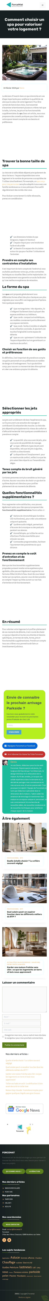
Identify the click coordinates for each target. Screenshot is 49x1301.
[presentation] (24, 837)
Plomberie (21, 1276)
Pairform (9, 1199)
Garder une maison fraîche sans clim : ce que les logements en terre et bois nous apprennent (24, 969)
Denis (13, 762)
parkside (34, 1272)
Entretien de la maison (16, 964)
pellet (5, 1275)
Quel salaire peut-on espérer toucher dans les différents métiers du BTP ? (24, 914)
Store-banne (37, 1276)
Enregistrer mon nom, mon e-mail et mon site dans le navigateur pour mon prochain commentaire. (25, 1036)
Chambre (38, 1258)
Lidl (34, 1267)
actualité (11, 962)
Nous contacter (12, 1224)
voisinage (5, 1279)
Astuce (15, 1257)
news (5, 1272)
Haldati (8, 1203)
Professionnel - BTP (15, 858)
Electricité (27, 1262)
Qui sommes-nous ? (14, 1171)
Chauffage (8, 1262)
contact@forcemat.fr (14, 1229)
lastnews (25, 1267)
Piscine (12, 1275)
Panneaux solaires (21, 1272)
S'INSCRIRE (14, 732)
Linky (38, 1268)
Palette (11, 1272)
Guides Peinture (10, 1267)
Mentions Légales (24, 1297)
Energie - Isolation (31, 962)
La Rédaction (34, 1171)
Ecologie (19, 962)
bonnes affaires (27, 1258)
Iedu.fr (8, 1206)
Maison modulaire (12, 1188)
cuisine (19, 1262)
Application (6, 1258)
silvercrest (30, 1276)
